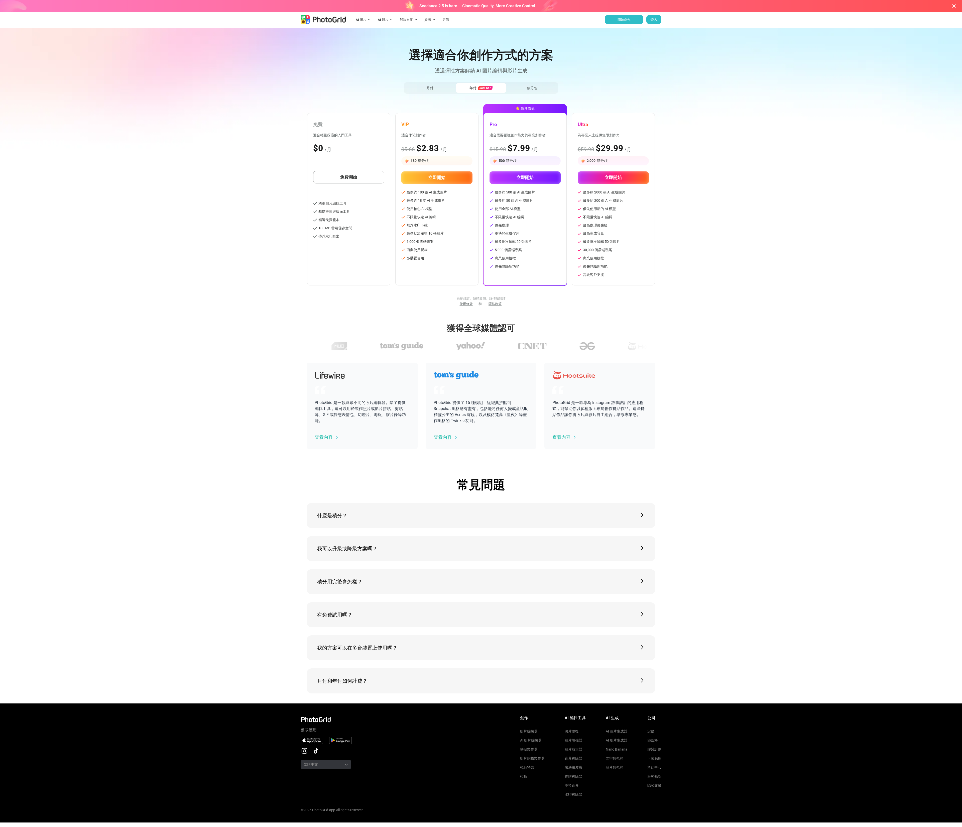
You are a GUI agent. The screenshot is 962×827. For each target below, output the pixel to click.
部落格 (652, 740)
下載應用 (654, 758)
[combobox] (319, 764)
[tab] (481, 88)
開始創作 (624, 20)
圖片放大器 (573, 749)
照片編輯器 (529, 731)
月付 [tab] (429, 88)
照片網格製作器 (532, 758)
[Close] (954, 6)
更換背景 (572, 785)
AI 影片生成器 (616, 740)
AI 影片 (383, 20)
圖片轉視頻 (614, 767)
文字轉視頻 (614, 758)
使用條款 (466, 304)
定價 (650, 731)
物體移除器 (573, 776)
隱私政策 (495, 304)
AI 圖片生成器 (616, 731)
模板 (523, 776)
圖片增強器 (573, 740)
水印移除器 (573, 794)
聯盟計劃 (654, 749)
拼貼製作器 (529, 749)
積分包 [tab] (532, 88)
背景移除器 (573, 758)
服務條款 (654, 776)
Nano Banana (616, 749)
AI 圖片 (361, 20)
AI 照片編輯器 (531, 740)
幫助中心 (654, 767)
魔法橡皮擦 (573, 767)
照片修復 (572, 731)
